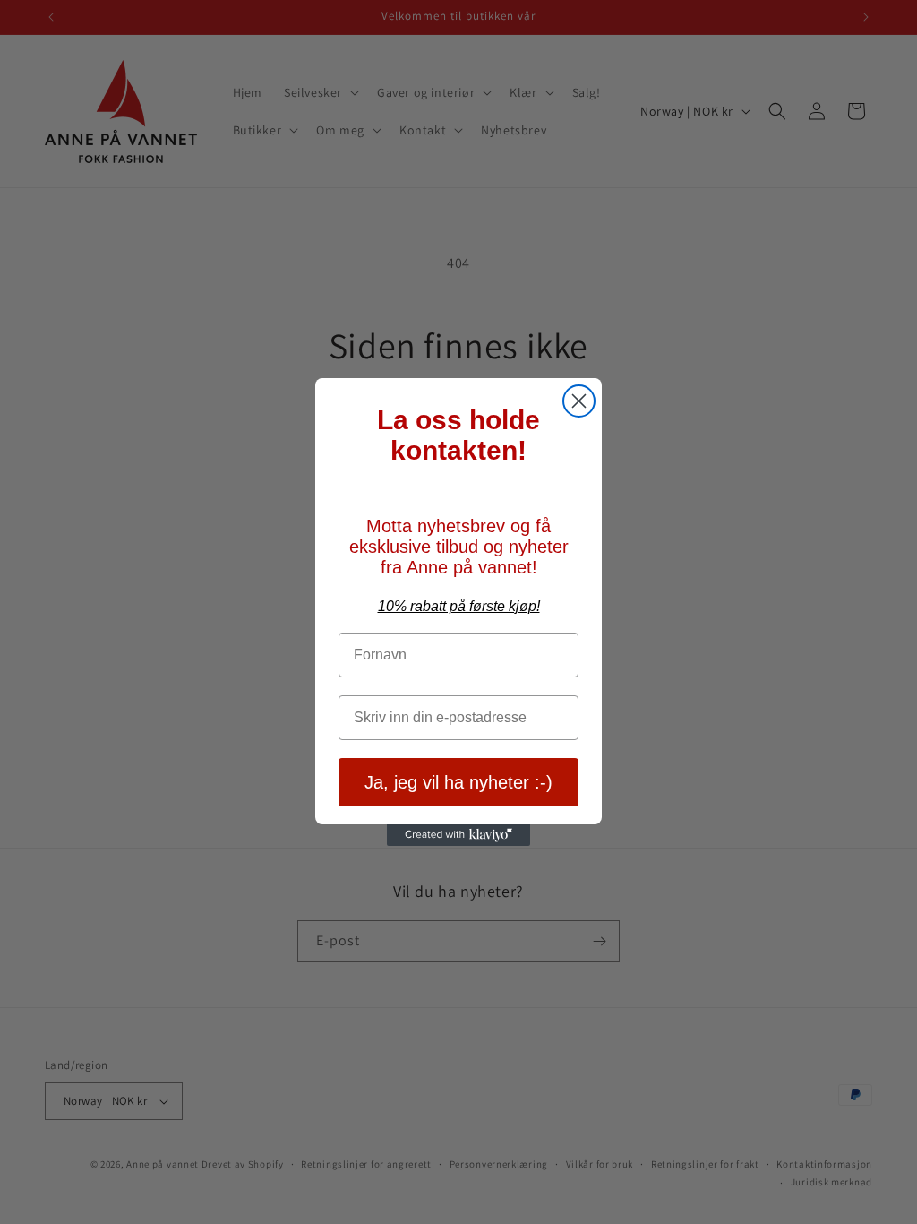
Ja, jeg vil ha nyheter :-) (458, 782)
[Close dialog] (579, 401)
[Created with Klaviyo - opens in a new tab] (458, 835)
